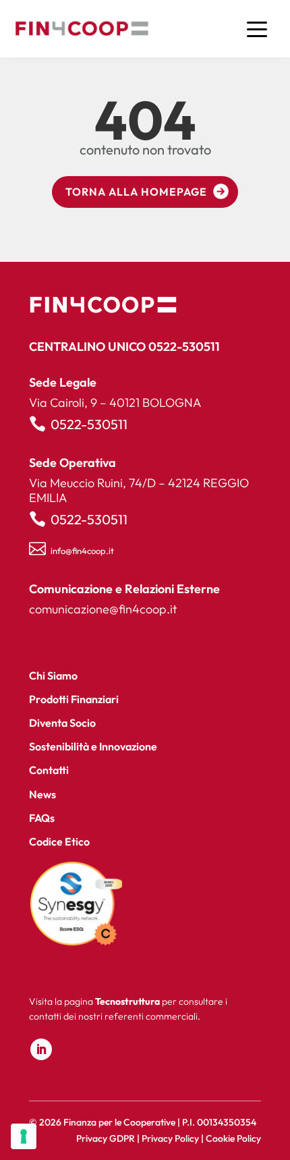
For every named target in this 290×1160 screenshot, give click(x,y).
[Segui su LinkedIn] (41, 1049)
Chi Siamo (53, 675)
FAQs (42, 818)
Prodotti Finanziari (74, 699)
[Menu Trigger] (257, 28)
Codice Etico (59, 841)
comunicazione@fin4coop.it (103, 609)
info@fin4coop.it (82, 550)
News (42, 794)
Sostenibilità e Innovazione (93, 746)
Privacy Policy (170, 1138)
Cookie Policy (233, 1138)
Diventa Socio (62, 722)
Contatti (49, 770)
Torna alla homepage (136, 191)
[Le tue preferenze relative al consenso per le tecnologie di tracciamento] (23, 1136)
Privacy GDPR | (109, 1138)
